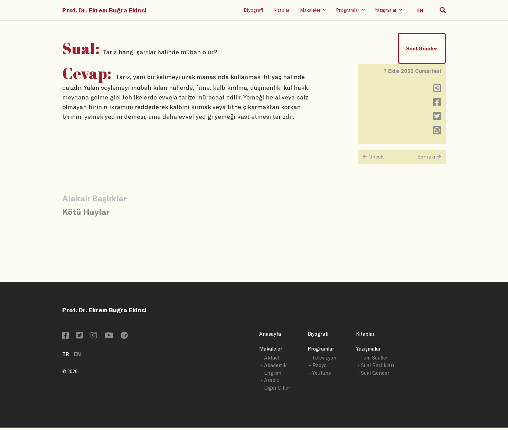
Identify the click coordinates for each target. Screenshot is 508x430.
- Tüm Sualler (372, 358)
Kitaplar (281, 10)
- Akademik (273, 365)
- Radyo (318, 365)
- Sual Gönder (373, 373)
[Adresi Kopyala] (437, 90)
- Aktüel (270, 358)
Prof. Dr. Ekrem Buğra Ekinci (104, 10)
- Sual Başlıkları (375, 365)
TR (65, 354)
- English (271, 373)
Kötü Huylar (86, 212)
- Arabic (270, 380)
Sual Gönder (421, 48)
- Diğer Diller (275, 388)
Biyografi (253, 10)
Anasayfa (270, 334)
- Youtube (320, 373)
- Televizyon (322, 358)
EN (77, 354)
